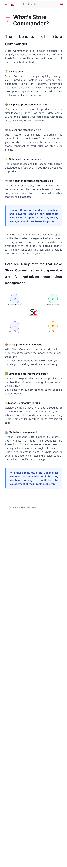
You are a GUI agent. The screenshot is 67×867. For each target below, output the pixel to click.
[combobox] (40, 4)
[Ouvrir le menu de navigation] (5, 4)
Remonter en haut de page (22, 507)
